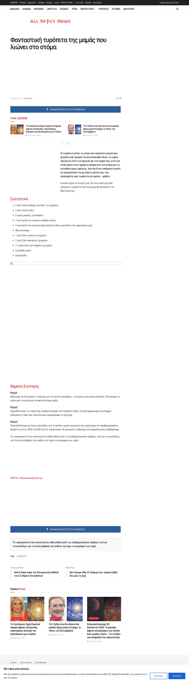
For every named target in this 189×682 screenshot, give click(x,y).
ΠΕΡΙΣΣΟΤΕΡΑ (66, 3)
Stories (88, 3)
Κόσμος (49, 3)
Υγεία (56, 3)
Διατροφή (97, 3)
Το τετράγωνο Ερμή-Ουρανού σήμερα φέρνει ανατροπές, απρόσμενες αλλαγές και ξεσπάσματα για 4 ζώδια (43, 129)
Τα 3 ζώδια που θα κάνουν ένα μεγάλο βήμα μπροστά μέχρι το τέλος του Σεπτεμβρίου (101, 129)
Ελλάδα (22, 3)
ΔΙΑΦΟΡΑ (14, 3)
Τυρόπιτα (21, 556)
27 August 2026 (91, 135)
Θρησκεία (32, 3)
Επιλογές (158, 676)
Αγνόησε (177, 676)
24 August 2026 (95, 641)
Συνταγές (80, 3)
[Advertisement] (35, 73)
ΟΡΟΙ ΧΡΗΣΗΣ (26, 662)
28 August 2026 (33, 135)
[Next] (68, 143)
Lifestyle (41, 3)
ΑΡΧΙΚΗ (13, 662)
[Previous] (63, 143)
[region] (94, 673)
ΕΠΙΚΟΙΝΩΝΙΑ (40, 662)
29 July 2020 (15, 98)
